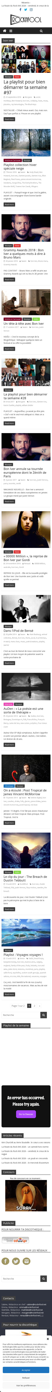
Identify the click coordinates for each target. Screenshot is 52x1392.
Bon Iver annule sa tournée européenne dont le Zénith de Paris (25, 472)
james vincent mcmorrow (31, 179)
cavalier (11, 801)
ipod (33, 638)
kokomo (21, 969)
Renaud (27, 563)
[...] (42, 1315)
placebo (7, 104)
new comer (25, 723)
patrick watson (32, 641)
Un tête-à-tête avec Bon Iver (24, 323)
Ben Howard (17, 101)
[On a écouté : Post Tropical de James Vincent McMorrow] (26, 756)
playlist (18, 405)
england (7, 965)
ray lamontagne (17, 104)
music (23, 641)
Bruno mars (43, 261)
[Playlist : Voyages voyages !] (26, 920)
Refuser (26, 1377)
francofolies (32, 719)
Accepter (26, 1370)
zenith (18, 483)
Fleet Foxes (15, 179)
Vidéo (36, 319)
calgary (39, 962)
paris (6, 483)
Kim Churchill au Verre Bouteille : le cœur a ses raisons (26, 1142)
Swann (22, 172)
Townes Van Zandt (23, 186)
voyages (43, 976)
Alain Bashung (35, 634)
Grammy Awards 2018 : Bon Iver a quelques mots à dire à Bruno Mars (24, 253)
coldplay (33, 101)
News (17, 77)
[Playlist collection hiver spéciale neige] (26, 130)
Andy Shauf (34, 172)
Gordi (21, 567)
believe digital (36, 797)
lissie (40, 101)
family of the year (18, 965)
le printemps (41, 638)
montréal (29, 969)
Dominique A (17, 719)
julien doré (12, 969)
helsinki (34, 965)
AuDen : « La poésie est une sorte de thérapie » (23, 710)
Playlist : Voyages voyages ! (23, 954)
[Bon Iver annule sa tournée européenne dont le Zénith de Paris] (26, 434)
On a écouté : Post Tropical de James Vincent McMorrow (25, 792)
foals (28, 965)
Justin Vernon (42, 480)
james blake (35, 801)
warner (6, 645)
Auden (33, 716)
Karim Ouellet (9, 405)
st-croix (13, 976)
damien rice (36, 175)
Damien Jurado (25, 175)
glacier (27, 801)
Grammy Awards (10, 264)
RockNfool (24, 884)
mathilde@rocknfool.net (32, 1310)
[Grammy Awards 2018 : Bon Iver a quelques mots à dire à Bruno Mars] (26, 215)
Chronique (9, 786)
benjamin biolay (10, 962)
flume (28, 638)
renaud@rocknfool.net (30, 1315)
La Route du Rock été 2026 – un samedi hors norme (25, 1146)
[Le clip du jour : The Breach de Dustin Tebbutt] (26, 834)
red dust (34, 805)
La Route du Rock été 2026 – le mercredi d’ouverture (25, 1162)
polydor (33, 723)
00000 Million (40, 563)
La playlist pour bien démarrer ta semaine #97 (25, 87)
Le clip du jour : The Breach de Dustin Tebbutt (25, 878)
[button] (47, 1339)
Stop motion (31, 887)
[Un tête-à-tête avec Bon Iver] (26, 291)
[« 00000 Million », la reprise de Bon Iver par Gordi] (26, 512)
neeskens (7, 183)
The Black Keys (30, 104)
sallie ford (8, 973)
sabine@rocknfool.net (36, 1304)
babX (31, 958)
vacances (35, 976)
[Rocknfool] (26, 19)
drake (17, 801)
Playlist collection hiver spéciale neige (20, 166)
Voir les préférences (26, 1385)
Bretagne (7, 719)
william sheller (27, 405)
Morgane (28, 97)
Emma (22, 958)
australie (7, 567)
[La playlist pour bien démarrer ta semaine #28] (26, 360)
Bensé (14, 638)
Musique (8, 77)
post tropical (24, 805)
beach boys (38, 958)
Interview (8, 704)
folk (24, 719)
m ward (7, 641)
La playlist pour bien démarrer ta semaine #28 (25, 396)
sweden (40, 887)
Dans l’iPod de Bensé (18, 630)
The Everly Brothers (29, 183)
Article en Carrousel (13, 160)
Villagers (34, 186)
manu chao (15, 641)
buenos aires (30, 962)
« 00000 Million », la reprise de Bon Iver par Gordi (25, 558)
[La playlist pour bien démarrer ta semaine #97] (26, 47)
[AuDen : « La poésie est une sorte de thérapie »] (26, 674)
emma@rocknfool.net (29, 1307)
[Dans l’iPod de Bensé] (26, 596)
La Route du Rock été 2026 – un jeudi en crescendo (25, 1158)
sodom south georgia (30, 973)
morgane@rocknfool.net (33, 1312)
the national (26, 976)
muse (45, 101)
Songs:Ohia (16, 183)
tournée (12, 483)
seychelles (17, 973)
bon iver (26, 101)
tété (18, 976)
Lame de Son (14, 723)
